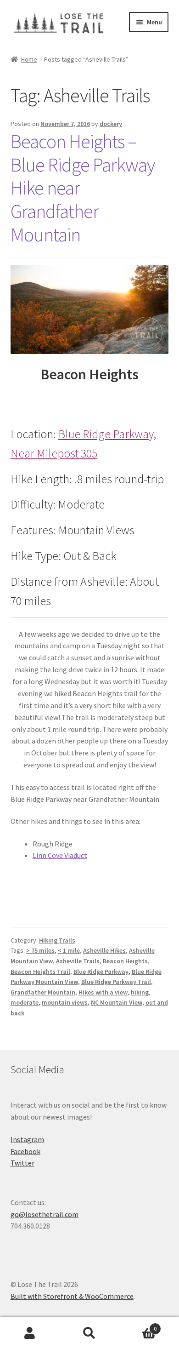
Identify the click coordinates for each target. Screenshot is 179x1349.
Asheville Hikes (104, 950)
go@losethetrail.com (44, 1214)
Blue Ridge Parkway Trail (116, 981)
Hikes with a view (103, 992)
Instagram (27, 1139)
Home (29, 59)
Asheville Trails (78, 961)
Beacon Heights (125, 961)
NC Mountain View (116, 1002)
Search (89, 1333)
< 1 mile (69, 950)
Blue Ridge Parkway (101, 971)
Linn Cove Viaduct (60, 855)
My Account (30, 1333)
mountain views (65, 1002)
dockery (111, 124)
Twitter (22, 1162)
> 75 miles (40, 950)
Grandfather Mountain (43, 992)
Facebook (25, 1151)
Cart (138, 1325)
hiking (140, 992)
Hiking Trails (57, 940)
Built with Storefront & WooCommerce (72, 1296)
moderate (25, 1002)
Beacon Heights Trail (40, 971)
